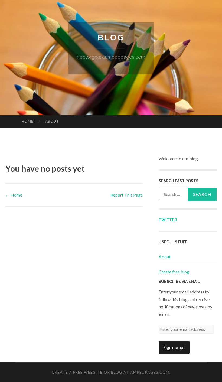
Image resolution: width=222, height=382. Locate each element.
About (52, 121)
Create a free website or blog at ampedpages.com (110, 372)
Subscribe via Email (179, 281)
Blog (111, 37)
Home (27, 121)
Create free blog (174, 271)
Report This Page (126, 194)
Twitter (168, 220)
